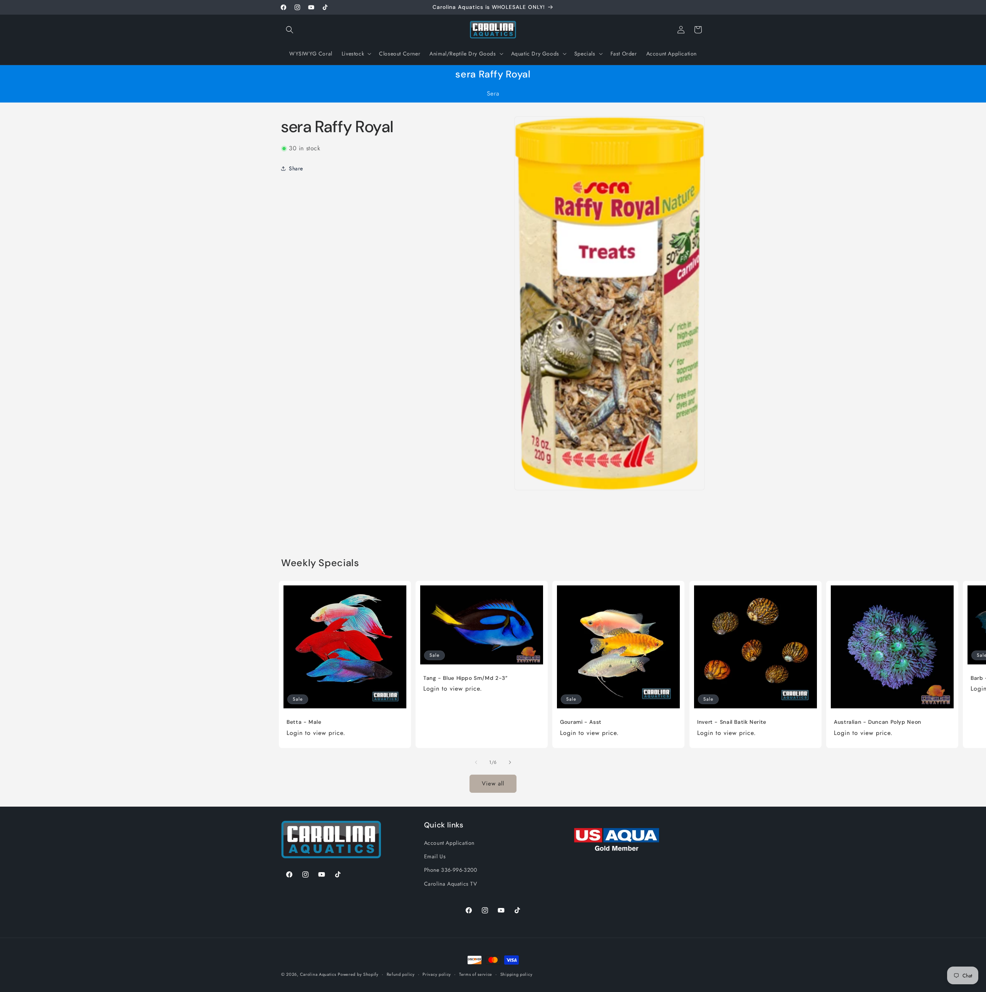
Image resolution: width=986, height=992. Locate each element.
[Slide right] (509, 762)
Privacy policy (437, 974)
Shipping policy (516, 974)
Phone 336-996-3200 (450, 870)
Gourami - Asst (581, 722)
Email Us (435, 856)
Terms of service (475, 974)
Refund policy (401, 974)
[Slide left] (476, 762)
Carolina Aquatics (318, 974)
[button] (289, 29)
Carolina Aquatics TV (450, 884)
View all (493, 783)
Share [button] (296, 168)
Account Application (449, 843)
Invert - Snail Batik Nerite (731, 722)
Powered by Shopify (358, 974)
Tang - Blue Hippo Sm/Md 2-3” (465, 678)
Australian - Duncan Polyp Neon (877, 722)
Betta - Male (304, 722)
